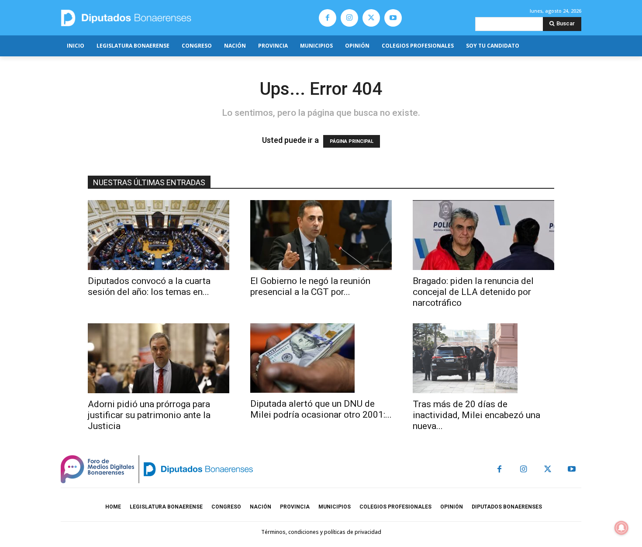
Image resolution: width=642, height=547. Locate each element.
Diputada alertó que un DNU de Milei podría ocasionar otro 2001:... (321, 409)
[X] (371, 18)
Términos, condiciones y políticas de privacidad (321, 532)
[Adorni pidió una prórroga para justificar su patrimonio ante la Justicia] (158, 358)
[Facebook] (327, 18)
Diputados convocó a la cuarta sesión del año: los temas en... (149, 286)
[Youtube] (393, 18)
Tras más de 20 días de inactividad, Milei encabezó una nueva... (476, 415)
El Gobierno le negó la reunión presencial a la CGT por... (310, 286)
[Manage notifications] (621, 528)
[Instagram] (349, 18)
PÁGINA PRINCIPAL (351, 141)
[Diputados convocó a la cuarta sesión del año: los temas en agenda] (158, 235)
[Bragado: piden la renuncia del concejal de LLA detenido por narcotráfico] (483, 235)
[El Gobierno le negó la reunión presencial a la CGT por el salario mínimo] (321, 235)
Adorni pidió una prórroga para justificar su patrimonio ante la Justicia (149, 415)
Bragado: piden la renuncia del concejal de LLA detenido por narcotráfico (473, 292)
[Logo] (167, 18)
